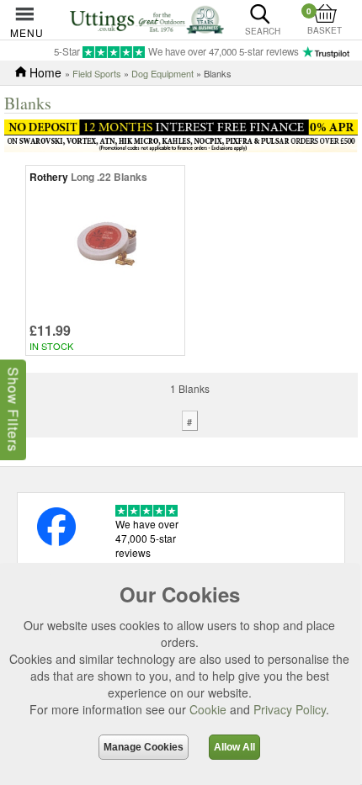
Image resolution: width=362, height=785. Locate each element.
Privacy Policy (289, 709)
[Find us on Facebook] (56, 541)
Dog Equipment (162, 73)
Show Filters (13, 409)
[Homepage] (147, 18)
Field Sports (96, 73)
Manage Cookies (144, 747)
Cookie (207, 709)
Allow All (234, 747)
